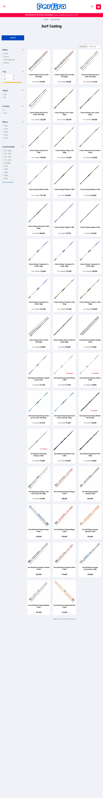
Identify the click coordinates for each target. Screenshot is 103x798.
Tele (5, 113)
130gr (6, 166)
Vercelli (6, 63)
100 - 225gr (7, 153)
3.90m (6, 129)
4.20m (6, 135)
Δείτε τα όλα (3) (7, 182)
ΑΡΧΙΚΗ (46, 19)
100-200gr (7, 163)
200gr (6, 175)
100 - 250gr (7, 157)
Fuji (5, 94)
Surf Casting (55, 19)
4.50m (6, 138)
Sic (5, 97)
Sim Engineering (9, 59)
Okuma (6, 56)
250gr (6, 178)
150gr (6, 169)
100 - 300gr (7, 160)
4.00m (6, 132)
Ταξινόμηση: (83, 46)
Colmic (6, 53)
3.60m (6, 126)
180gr (6, 172)
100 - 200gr (7, 150)
